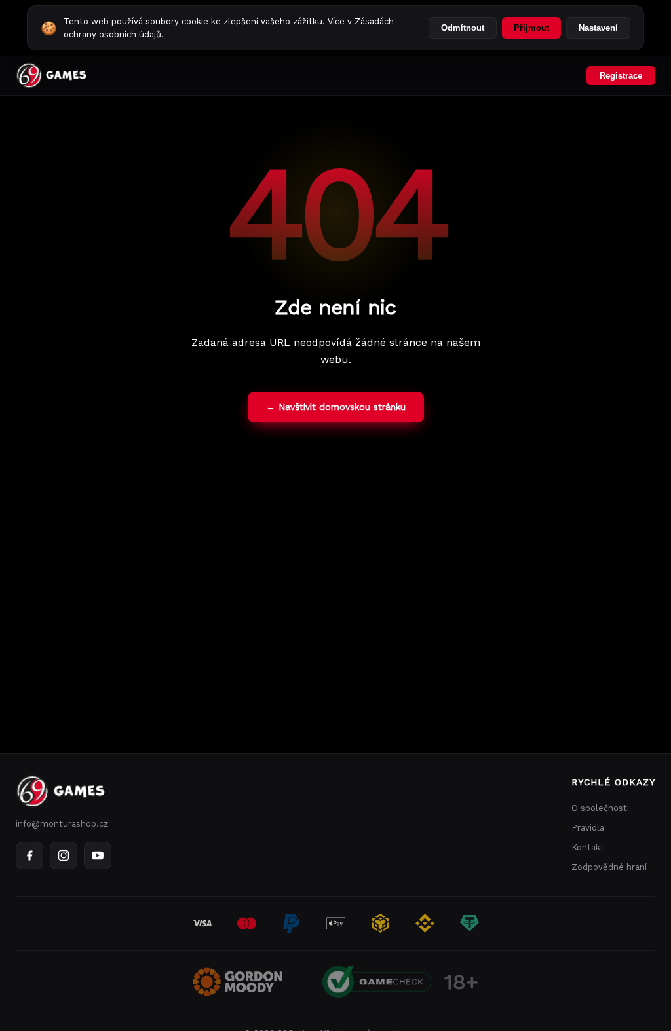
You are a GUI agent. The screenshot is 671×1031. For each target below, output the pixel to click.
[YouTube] (97, 855)
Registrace (621, 76)
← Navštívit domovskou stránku (336, 407)
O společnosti (600, 808)
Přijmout (531, 28)
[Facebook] (29, 855)
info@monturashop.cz (62, 824)
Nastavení (598, 28)
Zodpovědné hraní (609, 867)
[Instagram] (63, 855)
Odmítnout (462, 28)
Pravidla (587, 828)
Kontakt (587, 847)
